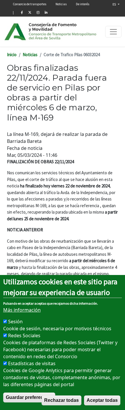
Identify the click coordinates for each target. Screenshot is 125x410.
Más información (22, 310)
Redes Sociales (24, 335)
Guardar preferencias (29, 397)
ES (114, 4)
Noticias (61, 4)
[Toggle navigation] (113, 32)
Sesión (15, 321)
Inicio (12, 54)
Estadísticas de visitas (32, 363)
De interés (82, 4)
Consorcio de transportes (29, 4)
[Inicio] (50, 32)
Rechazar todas (61, 400)
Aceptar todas (102, 400)
